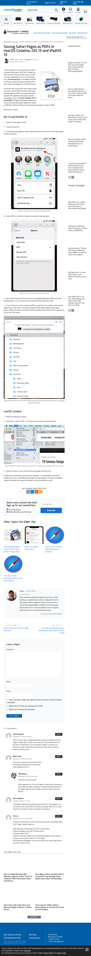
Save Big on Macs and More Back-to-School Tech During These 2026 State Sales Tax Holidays (49, 876)
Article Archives (82, 33)
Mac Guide (72, 33)
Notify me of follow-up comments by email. (26, 706)
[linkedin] (26, 614)
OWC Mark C (22, 774)
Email (8, 691)
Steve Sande (19, 59)
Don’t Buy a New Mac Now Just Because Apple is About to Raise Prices (18, 907)
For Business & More (32, 3)
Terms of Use (61, 953)
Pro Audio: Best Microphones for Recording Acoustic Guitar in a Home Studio (52, 630)
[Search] (56, 10)
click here (27, 951)
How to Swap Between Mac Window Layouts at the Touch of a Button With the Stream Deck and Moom (18, 877)
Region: (50, 3)
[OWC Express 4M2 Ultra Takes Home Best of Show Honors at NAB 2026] (77, 218)
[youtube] (29, 614)
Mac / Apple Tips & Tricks (42, 33)
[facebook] (23, 614)
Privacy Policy (48, 953)
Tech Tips (35, 59)
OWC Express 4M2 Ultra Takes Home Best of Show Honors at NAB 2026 (77, 228)
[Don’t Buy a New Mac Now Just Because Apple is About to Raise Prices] (18, 894)
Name (8, 682)
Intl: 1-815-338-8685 (78, 3)
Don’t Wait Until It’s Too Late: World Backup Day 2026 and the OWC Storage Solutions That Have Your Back (76, 301)
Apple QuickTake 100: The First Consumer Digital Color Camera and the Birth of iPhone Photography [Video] (77, 67)
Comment (10, 649)
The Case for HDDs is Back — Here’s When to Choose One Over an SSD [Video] (49, 907)
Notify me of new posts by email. (22, 709)
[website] (20, 614)
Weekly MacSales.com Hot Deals (19, 512)
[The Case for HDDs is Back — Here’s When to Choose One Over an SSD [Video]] (50, 894)
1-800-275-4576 (63, 3)
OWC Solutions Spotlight (60, 33)
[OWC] (13, 10)
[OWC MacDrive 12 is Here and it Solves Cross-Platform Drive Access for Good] (77, 264)
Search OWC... (33, 10)
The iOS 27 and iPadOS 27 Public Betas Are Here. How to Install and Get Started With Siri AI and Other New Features (77, 168)
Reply (58, 734)
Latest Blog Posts (14, 510)
